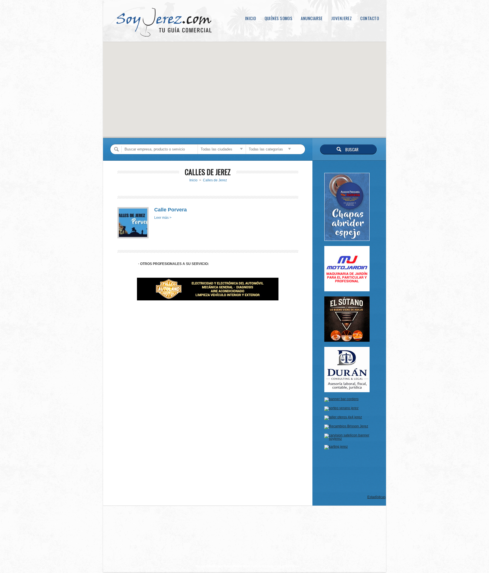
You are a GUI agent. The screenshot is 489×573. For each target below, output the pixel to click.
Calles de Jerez (215, 180)
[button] (244, 86)
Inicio (250, 18)
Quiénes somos (279, 18)
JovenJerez (341, 18)
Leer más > (162, 218)
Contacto (369, 18)
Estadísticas (376, 497)
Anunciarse (312, 18)
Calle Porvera (170, 210)
